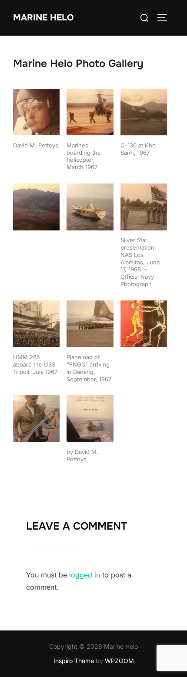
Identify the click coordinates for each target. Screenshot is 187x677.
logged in (84, 574)
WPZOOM (119, 660)
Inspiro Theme (73, 660)
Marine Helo (43, 17)
